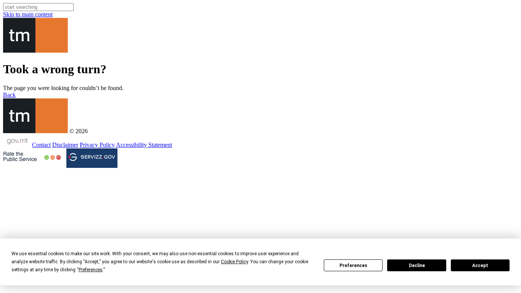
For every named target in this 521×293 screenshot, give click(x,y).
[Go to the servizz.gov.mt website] (91, 158)
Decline (417, 265)
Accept (480, 265)
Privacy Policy (97, 145)
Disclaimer (65, 145)
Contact (41, 145)
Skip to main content (28, 14)
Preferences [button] (91, 269)
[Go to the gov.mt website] (17, 145)
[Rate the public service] (32, 157)
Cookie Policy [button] (234, 261)
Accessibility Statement (144, 145)
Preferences (353, 265)
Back (9, 95)
